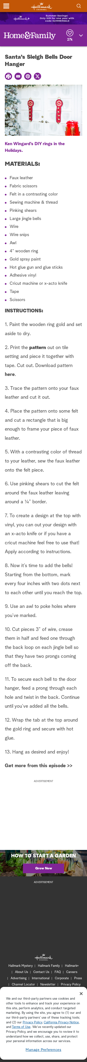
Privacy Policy (70, 984)
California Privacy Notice (61, 1022)
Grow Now (43, 868)
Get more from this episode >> (38, 765)
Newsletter (48, 984)
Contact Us (41, 972)
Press (78, 978)
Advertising (19, 978)
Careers (71, 972)
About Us (21, 972)
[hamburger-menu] (6, 6)
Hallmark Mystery (20, 965)
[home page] (41, 6)
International (41, 978)
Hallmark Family (49, 965)
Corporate (62, 978)
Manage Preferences (43, 1050)
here (10, 374)
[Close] (81, 993)
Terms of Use (21, 1027)
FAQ (58, 972)
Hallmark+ (72, 965)
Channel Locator (23, 984)
